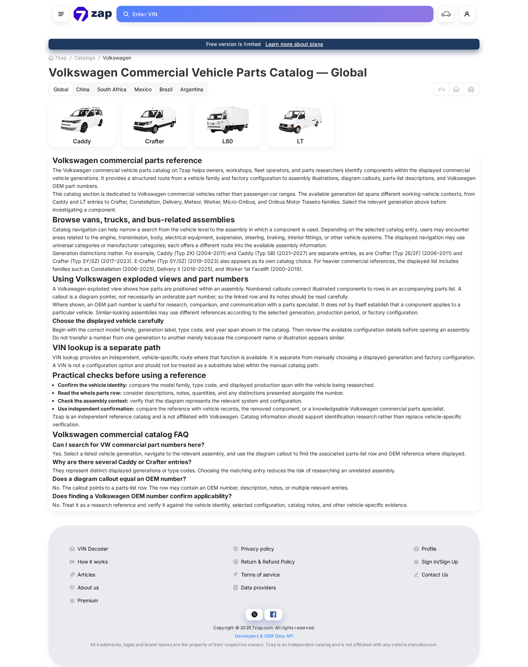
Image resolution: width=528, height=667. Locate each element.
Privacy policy (257, 549)
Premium (88, 600)
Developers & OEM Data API (264, 636)
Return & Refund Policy (268, 562)
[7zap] (93, 14)
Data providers (258, 587)
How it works (93, 562)
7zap (60, 58)
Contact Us (435, 574)
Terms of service (260, 574)
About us (88, 587)
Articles (86, 574)
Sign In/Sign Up (440, 562)
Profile (429, 549)
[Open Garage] (446, 14)
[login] (467, 14)
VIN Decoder (93, 549)
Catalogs (84, 58)
